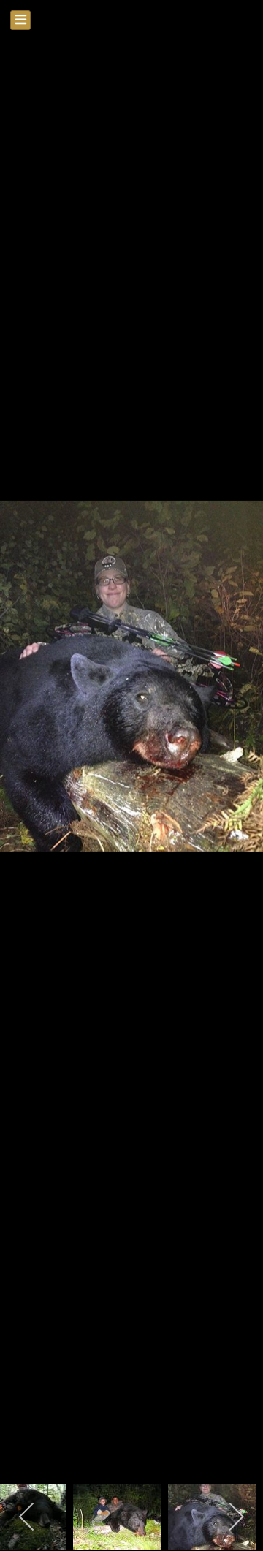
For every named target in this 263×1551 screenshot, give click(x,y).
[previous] (25, 753)
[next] (237, 753)
